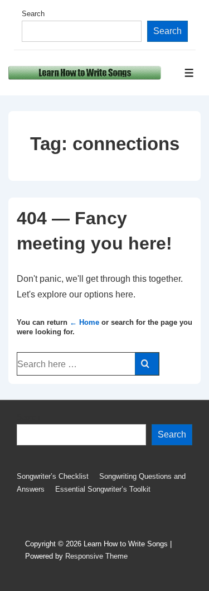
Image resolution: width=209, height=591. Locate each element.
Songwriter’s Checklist (53, 476)
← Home (84, 322)
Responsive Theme (96, 556)
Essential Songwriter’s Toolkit (102, 489)
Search (33, 13)
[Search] (147, 364)
